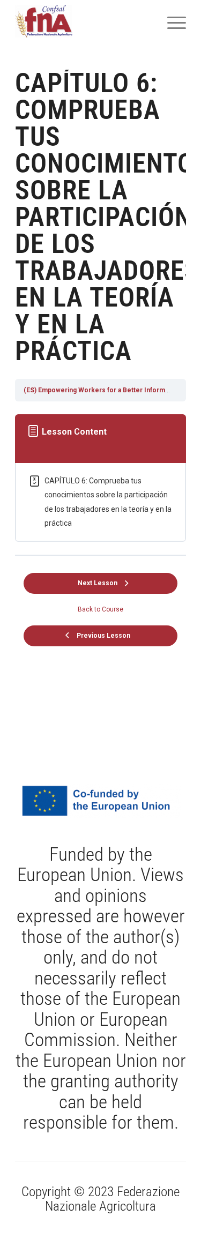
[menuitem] (171, 21)
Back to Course (100, 609)
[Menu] (171, 21)
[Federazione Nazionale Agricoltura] (83, 21)
